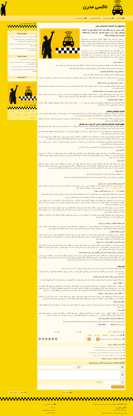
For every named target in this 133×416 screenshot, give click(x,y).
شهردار (18, 114)
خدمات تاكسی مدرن (80, 18)
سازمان (27, 111)
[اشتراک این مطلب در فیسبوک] (52, 339)
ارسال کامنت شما (117, 387)
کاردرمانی (81, 103)
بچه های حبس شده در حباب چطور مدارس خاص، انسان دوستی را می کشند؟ (108, 355)
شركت (32, 114)
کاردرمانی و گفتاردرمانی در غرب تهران (112, 188)
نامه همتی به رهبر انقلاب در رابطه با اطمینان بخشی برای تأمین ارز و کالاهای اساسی (23, 63)
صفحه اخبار (66, 392)
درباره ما (53, 407)
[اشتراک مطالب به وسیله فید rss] (39, 339)
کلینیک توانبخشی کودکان (88, 118)
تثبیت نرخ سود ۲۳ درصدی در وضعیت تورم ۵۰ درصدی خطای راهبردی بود (22, 45)
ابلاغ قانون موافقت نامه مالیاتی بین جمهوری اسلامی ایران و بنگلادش (23, 70)
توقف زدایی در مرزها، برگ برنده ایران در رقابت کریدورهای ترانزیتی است (108, 347)
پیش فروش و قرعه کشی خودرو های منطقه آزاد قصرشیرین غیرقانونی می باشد (23, 49)
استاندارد (32, 118)
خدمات (89, 335)
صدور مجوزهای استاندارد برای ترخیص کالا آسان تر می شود (23, 37)
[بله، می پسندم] (98, 339)
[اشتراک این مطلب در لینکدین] (42, 339)
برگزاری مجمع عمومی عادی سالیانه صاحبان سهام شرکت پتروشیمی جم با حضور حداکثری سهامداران (24, 40)
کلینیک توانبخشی (93, 50)
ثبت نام (97, 335)
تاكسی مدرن (95, 6)
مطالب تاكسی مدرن (107, 18)
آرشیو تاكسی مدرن (50, 413)
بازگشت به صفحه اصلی (16, 392)
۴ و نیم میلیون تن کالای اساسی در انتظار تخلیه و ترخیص (24, 67)
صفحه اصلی (120, 18)
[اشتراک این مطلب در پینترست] (46, 339)
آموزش (105, 335)
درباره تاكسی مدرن (94, 18)
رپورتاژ (112, 335)
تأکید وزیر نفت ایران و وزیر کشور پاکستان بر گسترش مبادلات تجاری (109, 350)
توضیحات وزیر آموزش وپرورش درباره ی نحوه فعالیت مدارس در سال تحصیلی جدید (106, 353)
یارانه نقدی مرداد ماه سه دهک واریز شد (27, 60)
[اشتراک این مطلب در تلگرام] (56, 339)
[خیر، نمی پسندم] (89, 339)
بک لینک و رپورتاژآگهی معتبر (48, 410)
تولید (33, 111)
